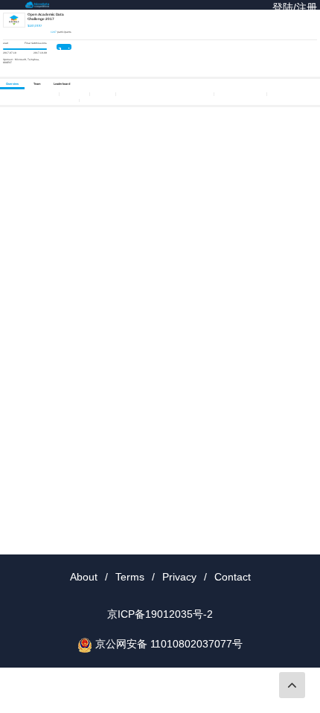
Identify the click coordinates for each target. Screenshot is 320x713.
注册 (306, 7)
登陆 (282, 7)
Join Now (64, 47)
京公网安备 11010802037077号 (169, 644)
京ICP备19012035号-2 (160, 614)
